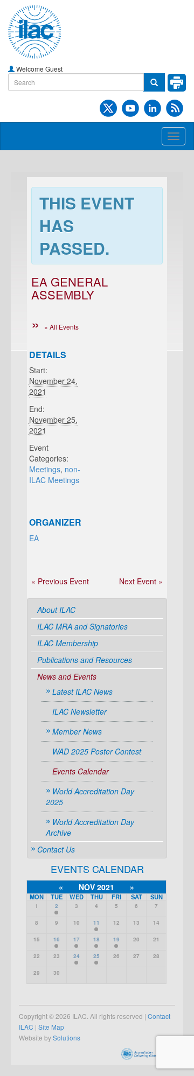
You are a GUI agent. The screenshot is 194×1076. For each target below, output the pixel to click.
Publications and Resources (84, 659)
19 (116, 939)
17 (76, 939)
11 (96, 922)
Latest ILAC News (82, 691)
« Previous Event (60, 581)
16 (56, 939)
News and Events (66, 676)
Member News (77, 731)
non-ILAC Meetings (54, 474)
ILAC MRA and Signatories (82, 626)
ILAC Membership (67, 643)
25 (96, 956)
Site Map (51, 1026)
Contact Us (56, 849)
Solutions (66, 1037)
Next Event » (141, 581)
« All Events (61, 326)
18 (96, 939)
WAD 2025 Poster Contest (96, 751)
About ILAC (56, 609)
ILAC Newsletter (79, 711)
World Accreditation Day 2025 (90, 796)
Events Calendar (80, 771)
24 (76, 956)
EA (34, 538)
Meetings (44, 469)
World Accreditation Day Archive (90, 827)
